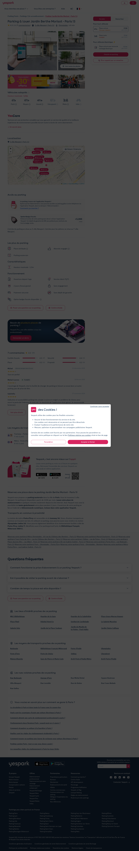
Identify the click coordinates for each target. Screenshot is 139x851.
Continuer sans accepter (99, 406)
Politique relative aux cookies (79, 435)
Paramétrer (48, 442)
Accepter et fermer (88, 442)
